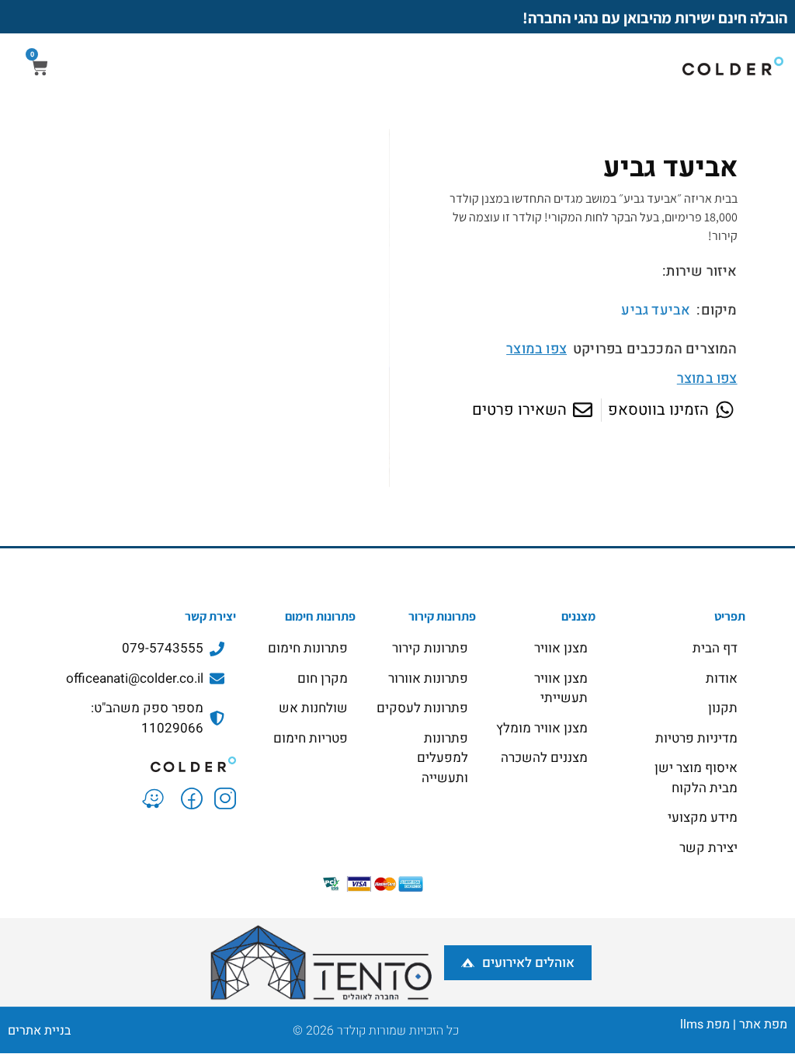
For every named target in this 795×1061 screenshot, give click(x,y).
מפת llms (705, 1024)
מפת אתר (763, 1024)
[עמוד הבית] (131, 762)
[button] (203, 504)
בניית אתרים (39, 1030)
